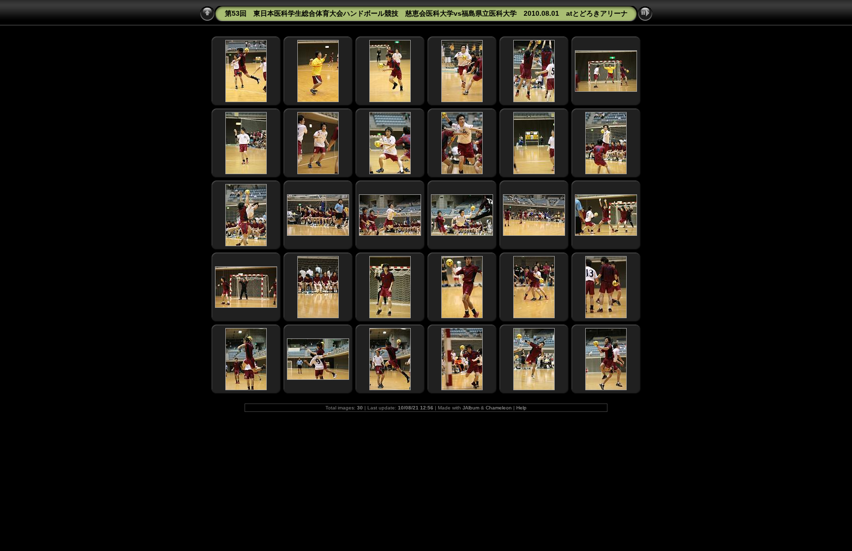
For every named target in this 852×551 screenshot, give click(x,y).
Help (521, 407)
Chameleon (499, 407)
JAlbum (470, 407)
